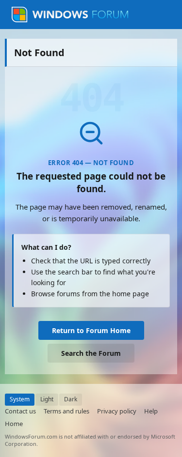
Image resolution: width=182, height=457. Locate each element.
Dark (70, 399)
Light (46, 399)
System (20, 399)
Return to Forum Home (91, 330)
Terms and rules (66, 411)
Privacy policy (116, 411)
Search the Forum (91, 353)
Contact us (20, 411)
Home (14, 423)
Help (151, 411)
